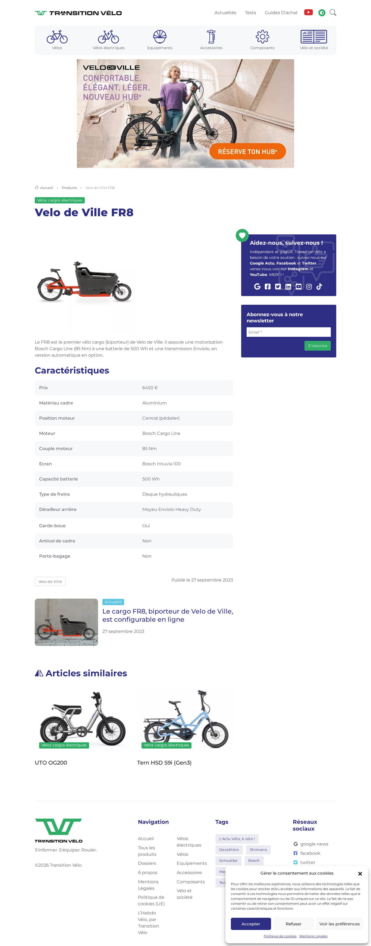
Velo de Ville (50, 581)
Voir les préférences (339, 923)
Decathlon (229, 849)
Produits (69, 188)
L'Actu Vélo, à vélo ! (237, 839)
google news (314, 844)
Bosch (254, 860)
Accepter (250, 923)
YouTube (258, 274)
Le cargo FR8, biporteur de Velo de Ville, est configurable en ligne (167, 616)
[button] (360, 873)
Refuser (293, 923)
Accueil (46, 188)
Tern (223, 882)
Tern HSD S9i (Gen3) (164, 762)
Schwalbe (228, 860)
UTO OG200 (51, 762)
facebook (310, 853)
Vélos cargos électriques (59, 200)
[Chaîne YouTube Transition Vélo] (308, 12)
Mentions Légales (313, 936)
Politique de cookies (280, 936)
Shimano (258, 849)
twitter (307, 862)
